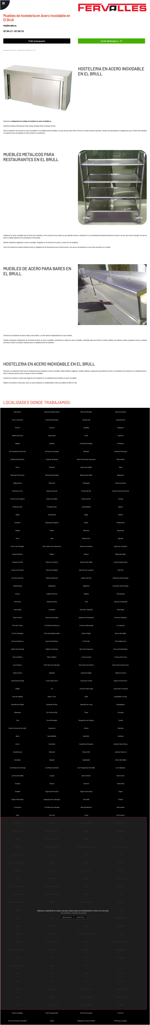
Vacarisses (52, 435)
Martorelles (120, 459)
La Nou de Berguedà (86, 625)
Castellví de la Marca (120, 744)
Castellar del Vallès (17, 704)
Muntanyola (120, 594)
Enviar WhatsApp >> (110, 41)
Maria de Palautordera (51, 412)
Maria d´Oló (86, 752)
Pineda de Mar (52, 507)
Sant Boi (120, 570)
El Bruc (17, 428)
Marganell (86, 483)
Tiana (86, 712)
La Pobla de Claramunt (52, 625)
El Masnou (120, 443)
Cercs (17, 744)
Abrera (51, 783)
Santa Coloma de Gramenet (86, 459)
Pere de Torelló (17, 625)
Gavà (120, 467)
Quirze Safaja (86, 633)
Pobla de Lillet (17, 507)
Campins (17, 522)
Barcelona (17, 412)
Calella (17, 530)
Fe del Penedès (52, 720)
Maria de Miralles (86, 412)
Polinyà (120, 499)
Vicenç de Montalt (17, 570)
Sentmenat (120, 807)
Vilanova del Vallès (86, 562)
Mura (17, 538)
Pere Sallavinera (120, 641)
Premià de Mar (86, 491)
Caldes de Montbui (51, 649)
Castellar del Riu (51, 704)
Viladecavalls (17, 586)
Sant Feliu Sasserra (86, 649)
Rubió (52, 530)
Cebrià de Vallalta (52, 570)
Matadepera (120, 704)
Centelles (52, 744)
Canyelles (52, 609)
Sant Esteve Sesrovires (120, 665)
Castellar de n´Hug (86, 704)
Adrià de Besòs (17, 554)
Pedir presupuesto (36, 41)
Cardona (120, 736)
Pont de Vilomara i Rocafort (17, 1021)
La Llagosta (120, 625)
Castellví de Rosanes (86, 744)
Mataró (86, 554)
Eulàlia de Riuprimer (17, 459)
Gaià (17, 815)
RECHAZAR (67, 917)
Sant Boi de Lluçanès (86, 570)
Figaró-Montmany (17, 799)
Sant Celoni (120, 776)
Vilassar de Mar (52, 602)
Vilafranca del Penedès (120, 578)
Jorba (86, 815)
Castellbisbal (86, 507)
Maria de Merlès (120, 412)
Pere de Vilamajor (120, 617)
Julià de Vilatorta (120, 752)
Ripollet (120, 538)
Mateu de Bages (17, 1013)
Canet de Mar (17, 617)
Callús (86, 522)
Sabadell (52, 673)
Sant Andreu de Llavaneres (52, 546)
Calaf (86, 696)
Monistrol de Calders (17, 499)
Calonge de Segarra (52, 522)
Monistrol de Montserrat (120, 491)
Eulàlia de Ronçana (120, 451)
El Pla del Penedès (86, 443)
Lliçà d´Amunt (120, 420)
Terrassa (121, 712)
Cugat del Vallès (86, 673)
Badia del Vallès (120, 554)
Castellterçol (17, 752)
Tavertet (86, 783)
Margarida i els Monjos (86, 720)
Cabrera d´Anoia (51, 491)
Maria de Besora (86, 807)
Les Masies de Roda (52, 768)
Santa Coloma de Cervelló (17, 728)
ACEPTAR (80, 917)
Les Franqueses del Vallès (86, 768)
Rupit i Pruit (52, 696)
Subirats (121, 435)
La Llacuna (17, 807)
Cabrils (120, 515)
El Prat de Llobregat (52, 451)
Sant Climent (86, 776)
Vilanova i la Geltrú (51, 562)
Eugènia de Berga (52, 459)
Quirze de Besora (17, 641)
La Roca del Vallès (17, 776)
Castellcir (86, 736)
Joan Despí (17, 609)
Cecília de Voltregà (17, 681)
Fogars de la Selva (86, 791)
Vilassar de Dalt (17, 562)
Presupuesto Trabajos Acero (9, 50)
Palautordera (17, 673)
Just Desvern (17, 665)
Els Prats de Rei (51, 712)
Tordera (17, 783)
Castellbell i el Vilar (120, 696)
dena (17, 736)
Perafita (52, 467)
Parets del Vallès (86, 467)
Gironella (86, 799)
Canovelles (120, 609)
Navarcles (120, 530)
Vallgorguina (17, 483)
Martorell (52, 483)
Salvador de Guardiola (86, 617)
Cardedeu (17, 760)
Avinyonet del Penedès (120, 586)
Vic (52, 689)
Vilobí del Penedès (51, 420)
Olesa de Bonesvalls (52, 475)
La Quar (51, 776)
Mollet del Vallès (51, 499)
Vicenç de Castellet (52, 617)
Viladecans (52, 586)
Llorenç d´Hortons (120, 657)
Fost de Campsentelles (52, 633)
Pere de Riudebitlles (121, 649)
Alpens (120, 507)
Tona (86, 602)
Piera (17, 467)
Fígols (120, 791)
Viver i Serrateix (17, 420)
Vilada (17, 689)
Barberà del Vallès (86, 475)
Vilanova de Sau (120, 483)
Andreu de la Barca (86, 546)
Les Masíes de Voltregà (17, 768)
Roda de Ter (86, 538)
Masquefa (17, 712)
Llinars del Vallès (120, 760)
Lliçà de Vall (86, 420)
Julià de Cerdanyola (120, 602)
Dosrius (52, 428)
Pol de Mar (86, 641)
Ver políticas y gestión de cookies (73, 913)
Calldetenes (120, 522)
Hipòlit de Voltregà (17, 649)
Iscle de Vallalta (17, 696)
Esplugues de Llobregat (52, 799)
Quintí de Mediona (52, 641)
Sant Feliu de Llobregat (52, 665)
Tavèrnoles (120, 783)
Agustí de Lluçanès (120, 546)
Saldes (17, 443)
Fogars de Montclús (52, 791)
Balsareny (120, 475)
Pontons (120, 1013)
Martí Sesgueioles (52, 1013)
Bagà (86, 515)
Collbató (52, 443)
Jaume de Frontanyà (121, 689)
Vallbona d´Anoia (17, 435)
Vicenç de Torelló (86, 681)
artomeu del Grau (17, 578)
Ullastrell (52, 752)
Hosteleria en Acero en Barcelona (24, 50)
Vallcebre (120, 428)
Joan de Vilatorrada (86, 689)
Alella (17, 515)
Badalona (86, 586)
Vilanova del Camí (52, 578)
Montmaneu (120, 815)
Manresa (86, 530)
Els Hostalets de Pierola (17, 451)
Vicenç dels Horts (52, 681)
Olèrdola (120, 728)
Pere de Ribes (17, 657)
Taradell (17, 791)
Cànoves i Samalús (86, 609)
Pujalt (52, 1021)
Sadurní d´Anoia (120, 673)
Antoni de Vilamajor (17, 546)
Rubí (51, 538)
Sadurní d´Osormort (120, 681)
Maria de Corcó (17, 491)
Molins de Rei (86, 499)
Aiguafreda (52, 515)
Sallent (51, 554)
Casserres (51, 728)
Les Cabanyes (120, 768)
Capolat (51, 760)
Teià (17, 720)
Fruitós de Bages (17, 633)
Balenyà (86, 451)
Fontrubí (52, 815)
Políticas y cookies (120, 1021)
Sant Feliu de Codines (86, 665)
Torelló (120, 720)
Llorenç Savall (86, 657)
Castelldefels (51, 736)
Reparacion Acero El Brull (86, 1021)
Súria (86, 435)
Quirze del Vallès (120, 633)
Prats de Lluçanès (86, 1013)
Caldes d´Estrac (52, 594)
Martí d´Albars (52, 657)
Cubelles (86, 428)
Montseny (17, 602)
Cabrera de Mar (86, 578)
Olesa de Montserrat (17, 475)
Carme (86, 728)
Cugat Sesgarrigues (120, 562)
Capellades (86, 760)
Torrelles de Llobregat (51, 807)
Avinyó (17, 594)
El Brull (120, 799)
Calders (86, 594)
